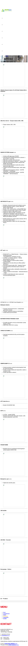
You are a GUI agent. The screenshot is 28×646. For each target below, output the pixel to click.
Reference (6, 37)
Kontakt (5, 51)
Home (6, 56)
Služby (5, 31)
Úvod (4, 18)
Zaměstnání (6, 44)
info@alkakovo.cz (6, 635)
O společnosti (7, 24)
